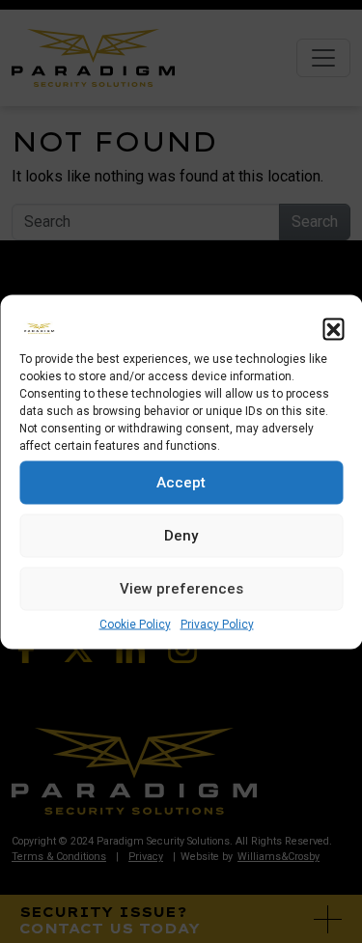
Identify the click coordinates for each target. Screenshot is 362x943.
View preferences (181, 588)
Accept (181, 482)
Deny (181, 535)
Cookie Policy (135, 623)
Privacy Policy (217, 623)
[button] (333, 328)
